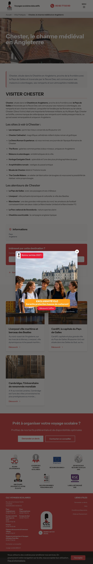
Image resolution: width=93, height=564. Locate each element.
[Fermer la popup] (77, 251)
